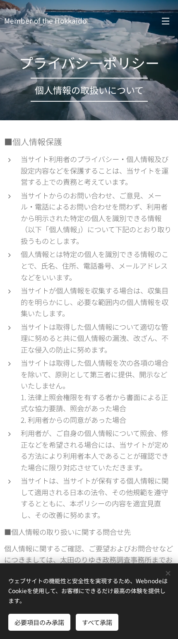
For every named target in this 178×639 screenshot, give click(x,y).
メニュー (165, 20)
